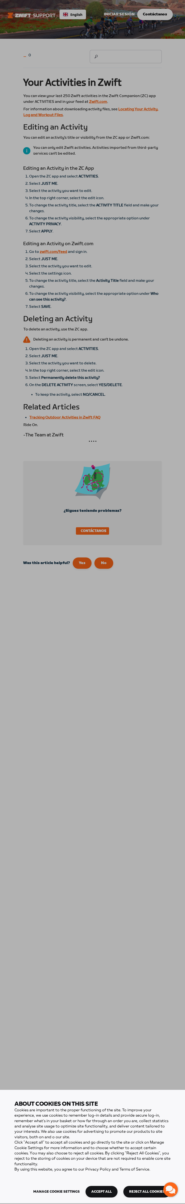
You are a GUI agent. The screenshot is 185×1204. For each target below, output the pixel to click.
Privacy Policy (98, 1169)
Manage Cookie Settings (56, 1191)
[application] (170, 1189)
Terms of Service (134, 1169)
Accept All (101, 1191)
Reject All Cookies (147, 1191)
